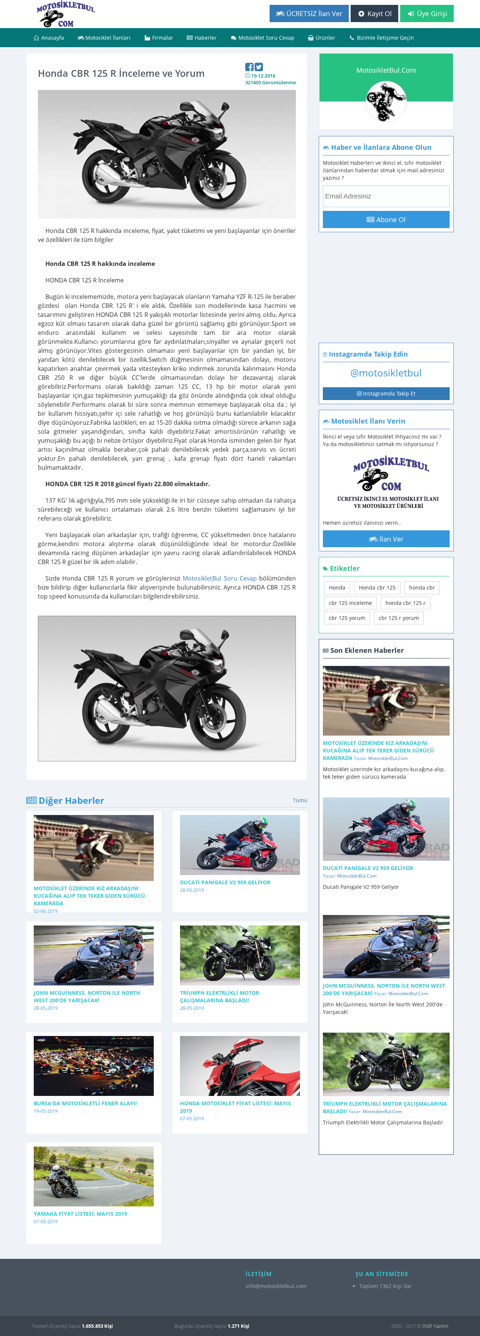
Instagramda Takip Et (389, 393)
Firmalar (162, 37)
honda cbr (422, 587)
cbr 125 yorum (347, 617)
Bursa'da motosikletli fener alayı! (85, 1103)
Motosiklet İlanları (107, 37)
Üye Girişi (431, 13)
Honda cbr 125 (377, 587)
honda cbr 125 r (406, 602)
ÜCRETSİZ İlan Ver (313, 13)
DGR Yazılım (435, 1326)
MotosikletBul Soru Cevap (219, 578)
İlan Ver (391, 538)
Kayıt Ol (379, 13)
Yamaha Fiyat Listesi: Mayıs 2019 (80, 1213)
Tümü (300, 800)
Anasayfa (52, 37)
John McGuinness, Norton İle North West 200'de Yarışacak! (87, 996)
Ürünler (324, 37)
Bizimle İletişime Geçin (385, 37)
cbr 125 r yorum (399, 617)
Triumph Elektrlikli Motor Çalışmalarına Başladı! (219, 996)
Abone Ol (390, 219)
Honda (337, 587)
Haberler (205, 37)
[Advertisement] (379, 294)
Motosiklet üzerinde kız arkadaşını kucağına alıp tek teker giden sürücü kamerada (89, 896)
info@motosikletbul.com (276, 1286)
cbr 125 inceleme (350, 602)
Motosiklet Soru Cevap (265, 37)
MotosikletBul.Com (386, 70)
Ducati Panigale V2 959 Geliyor (225, 882)
